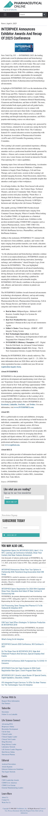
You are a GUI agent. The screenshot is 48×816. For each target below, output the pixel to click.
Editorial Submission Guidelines (12, 769)
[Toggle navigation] (5, 14)
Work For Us (6, 802)
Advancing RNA (7, 724)
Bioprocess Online (8, 726)
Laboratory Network (8, 747)
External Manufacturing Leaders (12, 788)
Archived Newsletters (9, 764)
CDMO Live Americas (9, 783)
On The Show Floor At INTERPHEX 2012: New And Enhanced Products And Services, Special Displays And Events (23, 653)
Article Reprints (7, 767)
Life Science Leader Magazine (12, 749)
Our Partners (6, 703)
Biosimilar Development (10, 729)
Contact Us (5, 800)
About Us (5, 797)
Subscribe (13, 10)
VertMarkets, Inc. (22, 809)
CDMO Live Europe (8, 785)
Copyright (6, 809)
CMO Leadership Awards (10, 780)
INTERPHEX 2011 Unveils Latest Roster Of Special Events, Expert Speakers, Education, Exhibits (24, 676)
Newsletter (5, 712)
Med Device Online (8, 752)
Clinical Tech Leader (9, 739)
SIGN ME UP (11, 502)
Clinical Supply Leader (9, 737)
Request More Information (10, 701)
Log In (6, 10)
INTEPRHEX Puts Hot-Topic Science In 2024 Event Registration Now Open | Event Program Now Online (21, 669)
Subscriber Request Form (27, 811)
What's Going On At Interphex (13, 639)
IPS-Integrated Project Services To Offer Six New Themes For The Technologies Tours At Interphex (24, 683)
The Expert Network (8, 772)
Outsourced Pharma (8, 754)
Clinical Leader (7, 734)
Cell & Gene (6, 731)
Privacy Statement (13, 811)
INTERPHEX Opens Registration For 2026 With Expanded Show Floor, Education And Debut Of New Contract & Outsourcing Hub (23, 591)
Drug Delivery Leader (9, 744)
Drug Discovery (7, 742)
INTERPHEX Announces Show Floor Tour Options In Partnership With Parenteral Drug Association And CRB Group (23, 571)
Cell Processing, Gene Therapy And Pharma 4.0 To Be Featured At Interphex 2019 (22, 606)
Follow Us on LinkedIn (9, 714)
